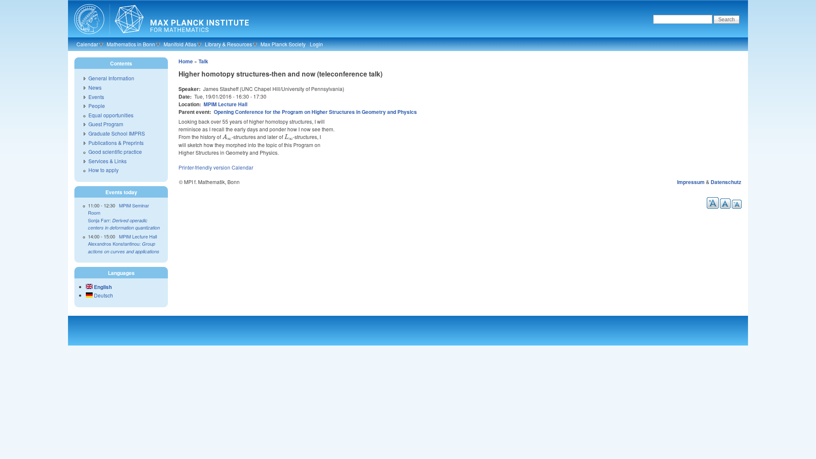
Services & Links (107, 160)
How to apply (103, 169)
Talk (203, 61)
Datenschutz (726, 182)
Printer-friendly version (204, 167)
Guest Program (105, 124)
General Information (111, 78)
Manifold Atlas (180, 44)
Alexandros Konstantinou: (123, 247)
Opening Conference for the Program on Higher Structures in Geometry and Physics (315, 112)
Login (316, 44)
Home (185, 61)
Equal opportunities (110, 115)
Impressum (691, 182)
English (102, 287)
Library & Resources (228, 44)
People (96, 105)
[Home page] (160, 36)
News (95, 87)
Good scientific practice (115, 151)
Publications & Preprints (116, 142)
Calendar (87, 44)
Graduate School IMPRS (116, 133)
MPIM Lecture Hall (225, 104)
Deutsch (103, 295)
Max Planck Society (283, 44)
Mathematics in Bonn (131, 44)
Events (96, 96)
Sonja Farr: (124, 224)
